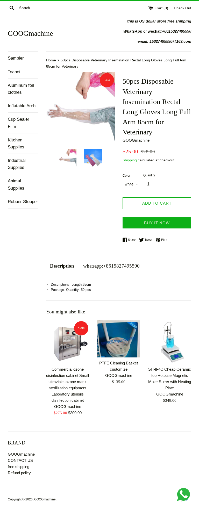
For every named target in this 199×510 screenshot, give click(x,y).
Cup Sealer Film (18, 123)
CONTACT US (20, 460)
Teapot (14, 71)
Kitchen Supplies (16, 143)
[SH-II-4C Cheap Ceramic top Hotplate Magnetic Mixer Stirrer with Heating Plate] (169, 342)
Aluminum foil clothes (21, 89)
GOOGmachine (30, 33)
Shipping (130, 160)
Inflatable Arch (21, 105)
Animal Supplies (16, 184)
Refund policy (19, 473)
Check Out (182, 8)
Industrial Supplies (17, 164)
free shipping (18, 466)
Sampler (16, 58)
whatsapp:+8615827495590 (111, 266)
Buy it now (157, 223)
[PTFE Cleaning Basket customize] (118, 338)
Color (126, 175)
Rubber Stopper (23, 201)
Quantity (149, 175)
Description (62, 266)
